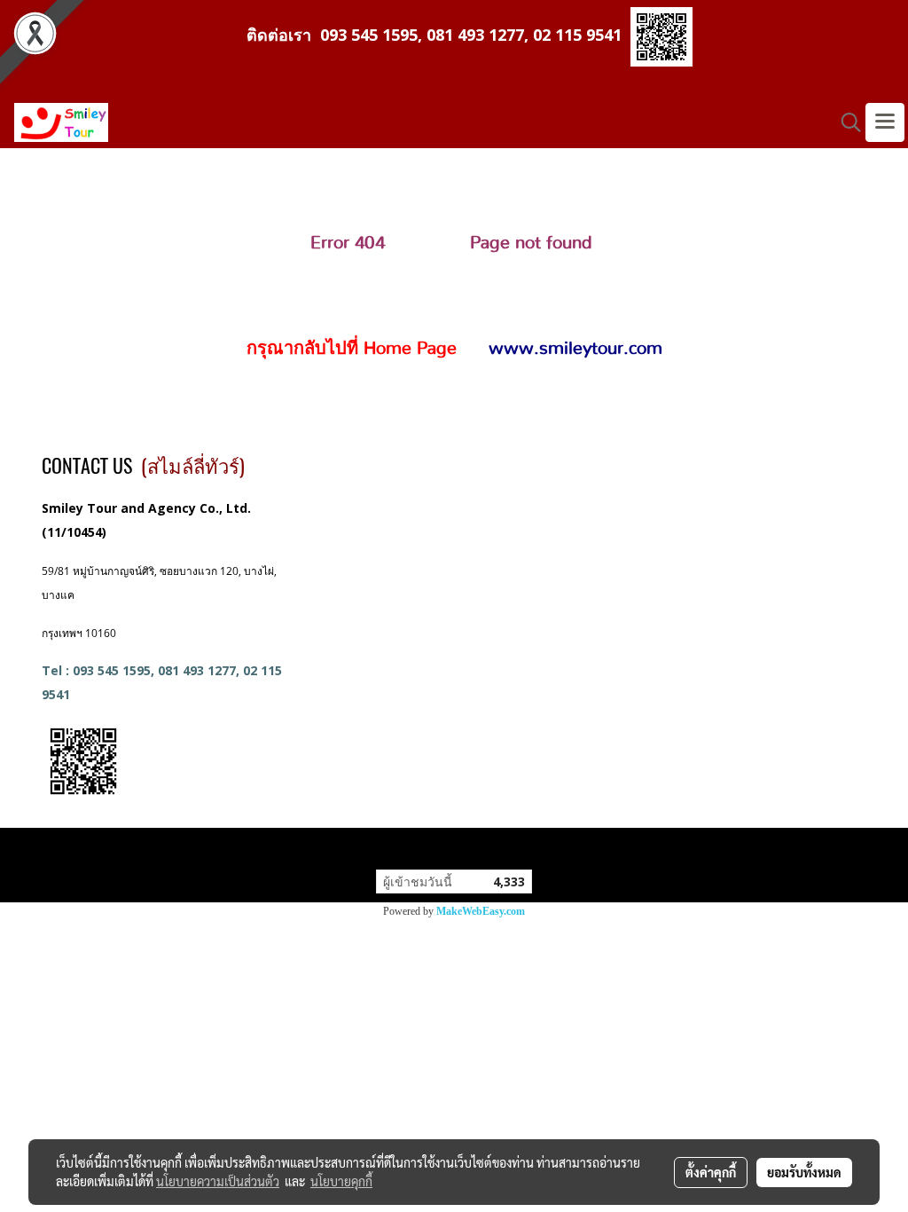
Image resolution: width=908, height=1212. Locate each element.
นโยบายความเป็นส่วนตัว (217, 1181)
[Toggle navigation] (884, 122)
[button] (845, 122)
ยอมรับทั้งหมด (804, 1172)
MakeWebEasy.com (480, 911)
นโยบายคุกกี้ (341, 1181)
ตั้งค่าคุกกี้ (710, 1172)
